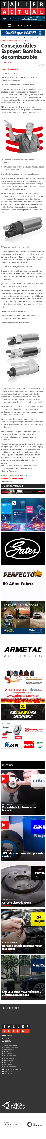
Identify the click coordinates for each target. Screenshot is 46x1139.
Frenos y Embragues (8, 899)
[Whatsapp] (33, 25)
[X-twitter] (27, 25)
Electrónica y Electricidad (10, 942)
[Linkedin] (30, 25)
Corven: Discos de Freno (16, 902)
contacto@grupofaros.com (12, 478)
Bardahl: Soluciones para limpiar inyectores (22, 947)
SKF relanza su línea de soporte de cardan (22, 855)
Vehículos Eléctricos (8, 989)
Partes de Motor (7, 804)
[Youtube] (18, 25)
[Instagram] (21, 25)
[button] (9, 25)
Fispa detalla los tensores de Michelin (19, 809)
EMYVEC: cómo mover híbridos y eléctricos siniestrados (21, 993)
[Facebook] (24, 25)
